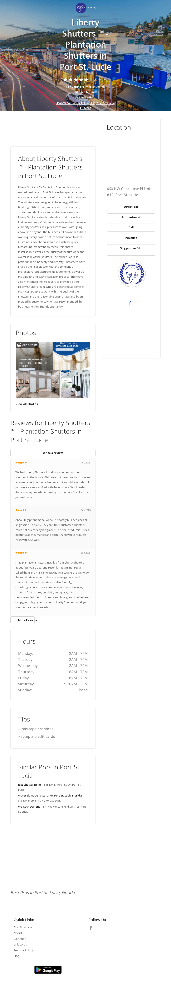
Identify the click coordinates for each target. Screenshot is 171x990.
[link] (85, 8)
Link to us (20, 944)
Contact (20, 939)
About (18, 933)
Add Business (23, 927)
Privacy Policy (23, 950)
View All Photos (27, 404)
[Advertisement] (53, 129)
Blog (17, 956)
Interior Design (95, 87)
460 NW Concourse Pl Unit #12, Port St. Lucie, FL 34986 (85, 105)
